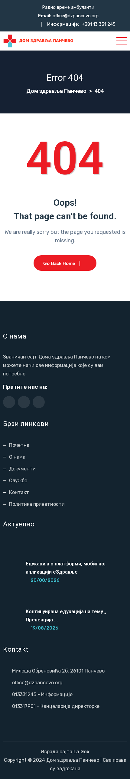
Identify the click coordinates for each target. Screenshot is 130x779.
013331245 (24, 694)
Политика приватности (37, 504)
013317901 (24, 706)
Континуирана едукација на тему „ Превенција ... (66, 616)
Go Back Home (59, 263)
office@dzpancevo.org (76, 15)
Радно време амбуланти (68, 7)
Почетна (19, 445)
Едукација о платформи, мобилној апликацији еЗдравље (66, 568)
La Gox (81, 751)
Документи (22, 469)
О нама (17, 457)
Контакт (19, 492)
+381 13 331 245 (98, 24)
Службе (18, 480)
